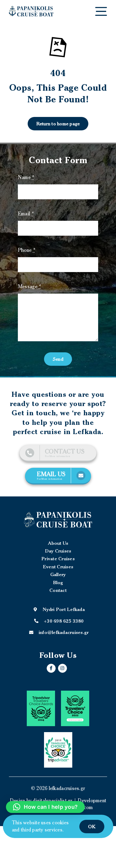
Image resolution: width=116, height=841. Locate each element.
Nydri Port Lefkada (64, 609)
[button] (45, 807)
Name (26, 177)
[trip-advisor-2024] (41, 708)
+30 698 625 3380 (64, 621)
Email (26, 214)
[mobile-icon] (101, 9)
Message (29, 286)
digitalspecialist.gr (52, 800)
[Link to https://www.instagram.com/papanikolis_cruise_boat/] (62, 668)
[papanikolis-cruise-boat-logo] (31, 8)
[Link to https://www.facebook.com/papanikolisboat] (51, 668)
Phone (26, 250)
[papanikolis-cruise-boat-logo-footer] (58, 519)
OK (91, 826)
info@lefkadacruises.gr (64, 632)
